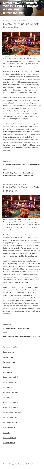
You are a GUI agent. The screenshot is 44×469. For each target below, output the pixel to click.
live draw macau (9, 443)
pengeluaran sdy (9, 438)
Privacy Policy (8, 464)
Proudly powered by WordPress (25, 464)
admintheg (21, 21)
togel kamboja (8, 352)
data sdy (6, 433)
